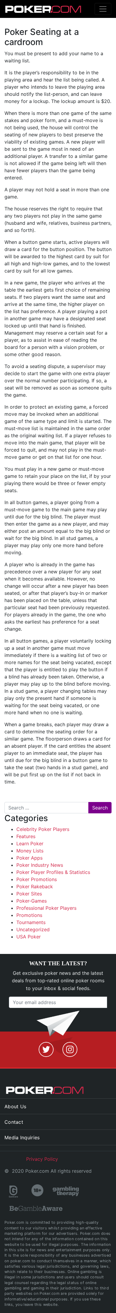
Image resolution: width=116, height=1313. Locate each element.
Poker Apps (29, 858)
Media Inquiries (22, 1137)
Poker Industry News (39, 865)
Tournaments (31, 922)
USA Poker (28, 937)
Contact (13, 1122)
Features (25, 836)
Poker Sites (29, 894)
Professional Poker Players (46, 908)
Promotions (29, 915)
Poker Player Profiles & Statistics (53, 872)
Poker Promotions (36, 879)
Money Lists (29, 851)
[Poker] (31, 9)
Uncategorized (33, 929)
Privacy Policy (42, 1159)
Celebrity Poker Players (42, 829)
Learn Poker (29, 843)
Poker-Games (31, 901)
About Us (15, 1106)
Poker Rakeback (34, 886)
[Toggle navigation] (103, 9)
